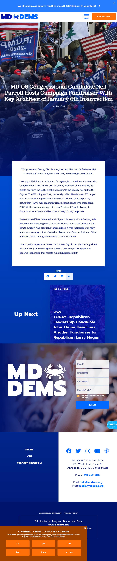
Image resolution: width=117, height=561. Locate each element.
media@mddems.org (91, 486)
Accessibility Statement (50, 513)
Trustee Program (29, 463)
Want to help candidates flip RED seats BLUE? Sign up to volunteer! (57, 6)
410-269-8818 (92, 475)
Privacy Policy (71, 513)
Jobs (29, 456)
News (58, 81)
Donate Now (104, 16)
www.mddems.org (58, 524)
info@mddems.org (91, 482)
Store (29, 450)
